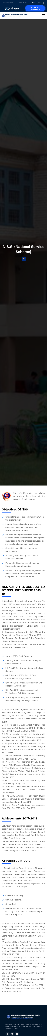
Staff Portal (23, 3)
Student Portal (8, 3)
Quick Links (36, 3)
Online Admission (35, 8)
